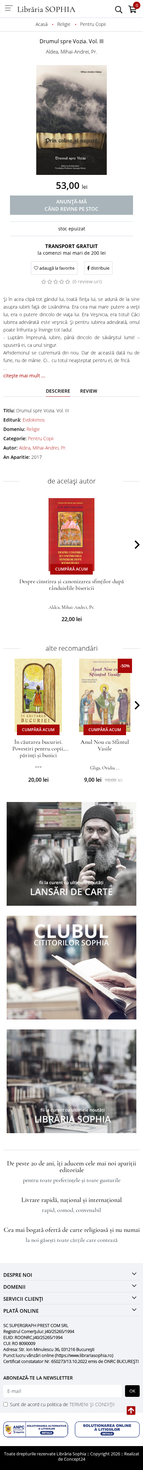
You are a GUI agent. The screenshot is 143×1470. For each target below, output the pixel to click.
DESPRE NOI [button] (17, 1274)
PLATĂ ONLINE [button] (21, 1310)
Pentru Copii (41, 438)
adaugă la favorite (56, 268)
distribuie (99, 268)
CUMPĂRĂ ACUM (71, 569)
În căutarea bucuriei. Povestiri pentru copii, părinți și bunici (38, 748)
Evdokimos (34, 420)
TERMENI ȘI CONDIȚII (92, 1404)
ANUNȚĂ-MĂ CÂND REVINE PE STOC (71, 205)
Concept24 (74, 1459)
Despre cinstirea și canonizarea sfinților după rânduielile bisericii (71, 585)
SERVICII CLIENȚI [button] (23, 1298)
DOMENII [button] (14, 1286)
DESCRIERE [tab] (58, 391)
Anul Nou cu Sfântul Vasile (104, 745)
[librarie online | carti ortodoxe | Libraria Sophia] (46, 8)
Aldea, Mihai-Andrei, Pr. (71, 51)
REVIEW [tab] (88, 391)
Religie (33, 429)
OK (132, 1391)
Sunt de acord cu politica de (62, 1404)
